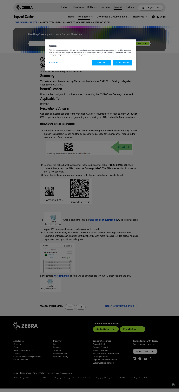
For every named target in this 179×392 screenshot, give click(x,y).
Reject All (101, 62)
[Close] (132, 42)
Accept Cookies (122, 62)
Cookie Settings (56, 62)
